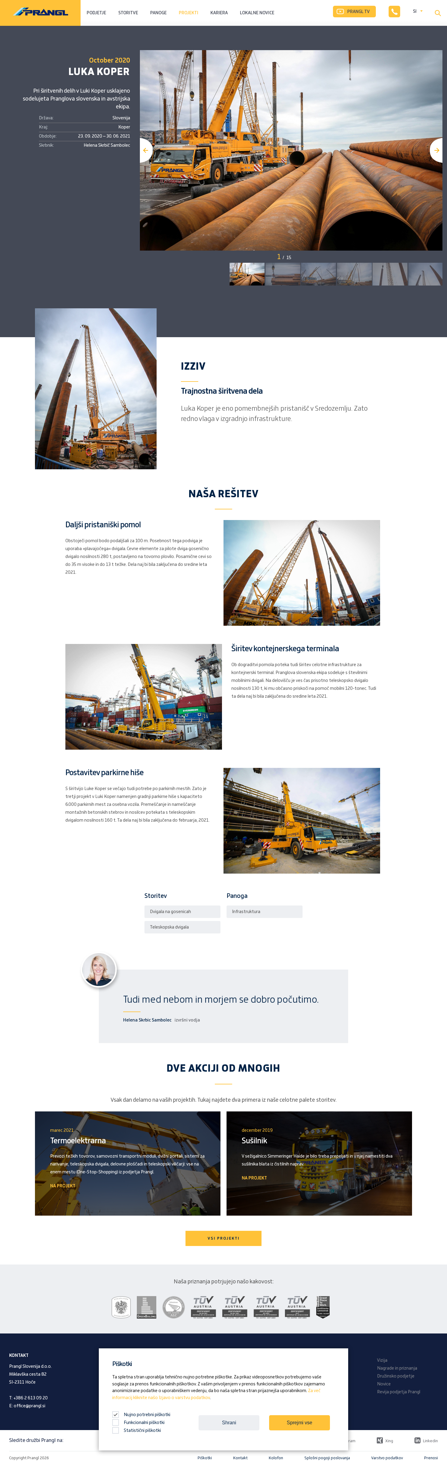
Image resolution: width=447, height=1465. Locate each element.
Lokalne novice (257, 13)
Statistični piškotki (142, 1430)
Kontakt (240, 1458)
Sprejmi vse (299, 1422)
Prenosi (431, 1458)
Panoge (158, 13)
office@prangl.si (29, 1406)
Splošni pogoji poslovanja (327, 1458)
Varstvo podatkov (387, 1458)
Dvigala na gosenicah (170, 911)
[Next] (436, 150)
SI (415, 11)
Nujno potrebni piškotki (146, 1414)
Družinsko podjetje (395, 1376)
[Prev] (146, 150)
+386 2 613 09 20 (30, 1398)
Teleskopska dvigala (169, 927)
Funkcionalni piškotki (144, 1422)
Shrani (229, 1422)
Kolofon (276, 1458)
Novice (384, 1384)
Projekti (188, 13)
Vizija (382, 1360)
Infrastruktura (246, 911)
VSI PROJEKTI (224, 1238)
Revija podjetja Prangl (398, 1392)
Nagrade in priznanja (397, 1368)
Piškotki (205, 1458)
